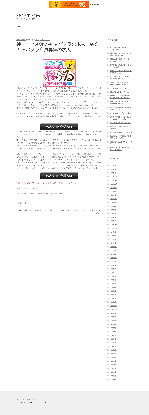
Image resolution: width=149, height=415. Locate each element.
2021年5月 (113, 357)
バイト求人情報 (28, 15)
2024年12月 (113, 221)
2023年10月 (113, 273)
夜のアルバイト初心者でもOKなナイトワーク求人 (121, 72)
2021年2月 (113, 368)
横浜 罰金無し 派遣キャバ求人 (29, 188)
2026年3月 (113, 166)
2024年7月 (113, 239)
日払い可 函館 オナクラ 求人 (119, 92)
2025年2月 (113, 213)
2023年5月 (113, 291)
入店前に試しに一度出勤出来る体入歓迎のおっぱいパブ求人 (120, 97)
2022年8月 (113, 324)
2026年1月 (113, 173)
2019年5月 (113, 380)
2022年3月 (113, 343)
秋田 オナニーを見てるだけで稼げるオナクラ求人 (120, 103)
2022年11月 (113, 313)
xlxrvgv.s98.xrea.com (42, 40)
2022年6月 (113, 332)
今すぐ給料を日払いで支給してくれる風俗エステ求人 (120, 78)
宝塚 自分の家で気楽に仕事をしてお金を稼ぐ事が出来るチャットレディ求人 (47, 183)
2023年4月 (113, 295)
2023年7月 (113, 284)
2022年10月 (113, 317)
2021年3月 (113, 365)
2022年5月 (113, 335)
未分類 (27, 203)
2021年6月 (113, 354)
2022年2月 (113, 346)
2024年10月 (113, 228)
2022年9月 (113, 320)
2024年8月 (113, 236)
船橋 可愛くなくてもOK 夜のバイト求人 (36, 210)
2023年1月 (113, 306)
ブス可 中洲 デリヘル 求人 (119, 88)
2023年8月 (113, 280)
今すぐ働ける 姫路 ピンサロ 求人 (121, 132)
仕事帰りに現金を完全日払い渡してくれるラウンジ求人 (120, 118)
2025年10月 (113, 184)
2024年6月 (113, 243)
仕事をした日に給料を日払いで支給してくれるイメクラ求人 (120, 83)
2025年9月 (113, 188)
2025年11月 (113, 180)
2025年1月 (113, 217)
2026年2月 (113, 169)
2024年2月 (113, 258)
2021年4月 (113, 361)
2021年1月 (113, 372)
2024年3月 (113, 254)
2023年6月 (113, 287)
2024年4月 (113, 250)
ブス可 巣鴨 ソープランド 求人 (120, 113)
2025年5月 (113, 202)
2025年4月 (113, 206)
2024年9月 (113, 232)
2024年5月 (113, 247)
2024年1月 (113, 261)
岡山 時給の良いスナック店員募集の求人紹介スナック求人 (40, 193)
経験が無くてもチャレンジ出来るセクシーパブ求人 (120, 54)
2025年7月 (113, 195)
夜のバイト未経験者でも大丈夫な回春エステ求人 (120, 108)
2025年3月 (113, 210)
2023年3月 (113, 298)
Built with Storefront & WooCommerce (31, 402)
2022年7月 (113, 328)
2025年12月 (113, 177)
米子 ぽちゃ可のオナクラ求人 (120, 123)
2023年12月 (113, 265)
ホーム (19, 27)
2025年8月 (113, 191)
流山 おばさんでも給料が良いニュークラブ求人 (120, 149)
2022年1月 (113, 350)
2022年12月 (113, 309)
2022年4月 (113, 339)
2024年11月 (113, 225)
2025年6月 (113, 199)
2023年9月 (113, 276)
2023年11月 (113, 269)
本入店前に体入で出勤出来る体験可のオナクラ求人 (120, 137)
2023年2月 (113, 302)
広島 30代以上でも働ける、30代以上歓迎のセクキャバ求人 (81, 212)
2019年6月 (113, 376)
